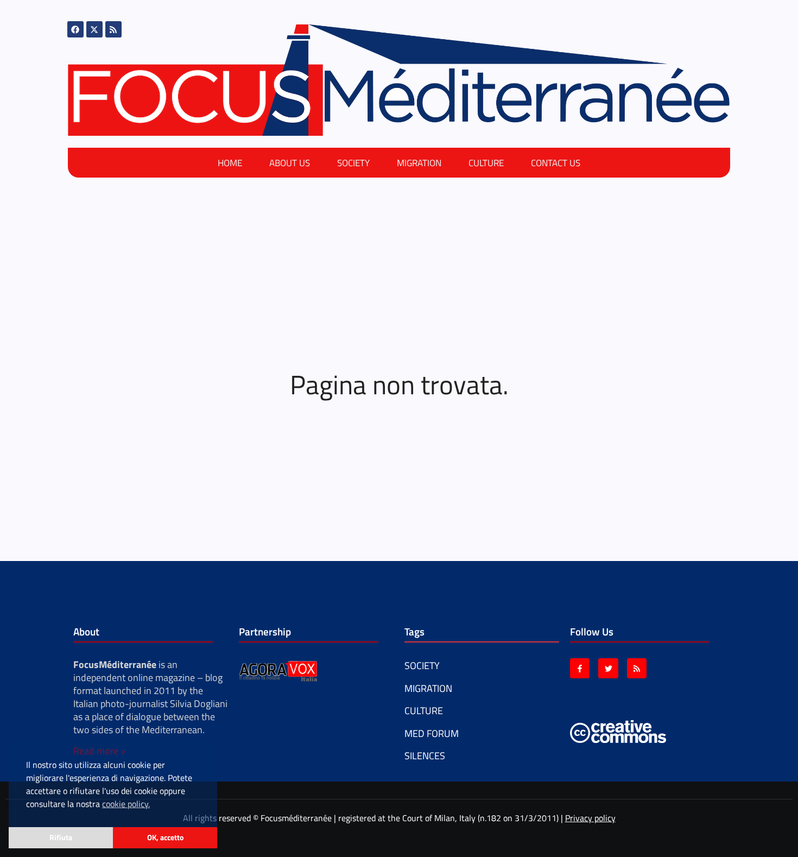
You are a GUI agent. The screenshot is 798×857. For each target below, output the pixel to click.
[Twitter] (608, 668)
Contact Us (555, 163)
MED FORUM (431, 733)
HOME (230, 163)
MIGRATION (419, 163)
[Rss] (113, 29)
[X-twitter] (94, 29)
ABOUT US (289, 163)
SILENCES (424, 755)
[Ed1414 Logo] (399, 80)
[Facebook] (75, 29)
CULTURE (486, 163)
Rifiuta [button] (60, 837)
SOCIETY (353, 163)
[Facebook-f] (580, 668)
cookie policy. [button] (126, 803)
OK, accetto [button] (165, 837)
